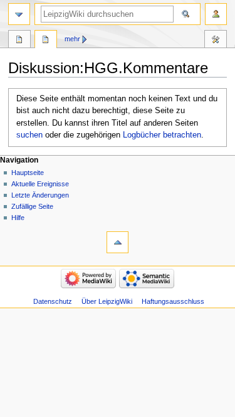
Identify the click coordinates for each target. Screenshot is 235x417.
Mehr (72, 39)
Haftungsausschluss (173, 301)
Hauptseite (27, 172)
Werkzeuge (215, 41)
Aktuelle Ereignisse (40, 184)
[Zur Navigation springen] (19, 14)
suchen (29, 135)
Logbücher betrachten (162, 135)
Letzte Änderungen (40, 195)
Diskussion (45, 41)
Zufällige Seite (32, 206)
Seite (19, 41)
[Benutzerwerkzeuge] (216, 14)
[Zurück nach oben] (117, 242)
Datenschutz (52, 301)
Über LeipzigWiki (106, 301)
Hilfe (17, 217)
